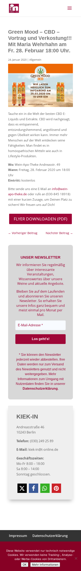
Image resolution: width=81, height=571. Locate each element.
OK (25, 564)
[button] (22, 488)
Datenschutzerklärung (50, 535)
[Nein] (76, 558)
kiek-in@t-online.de (43, 449)
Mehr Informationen (45, 564)
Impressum (18, 535)
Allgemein (35, 59)
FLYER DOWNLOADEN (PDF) (40, 219)
